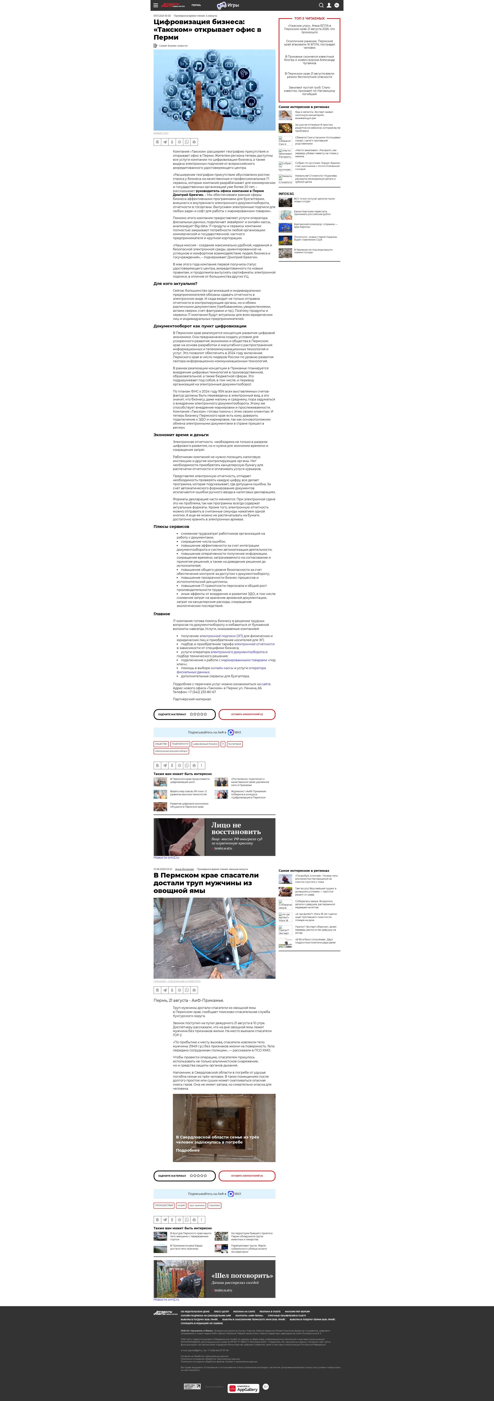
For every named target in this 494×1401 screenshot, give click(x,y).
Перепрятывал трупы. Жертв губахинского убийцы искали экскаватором (249, 1248)
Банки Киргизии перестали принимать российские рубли (312, 213)
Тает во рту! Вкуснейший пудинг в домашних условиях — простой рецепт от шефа (315, 891)
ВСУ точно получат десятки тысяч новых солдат (314, 200)
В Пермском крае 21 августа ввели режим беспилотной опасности (309, 75)
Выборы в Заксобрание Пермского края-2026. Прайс (253, 1319)
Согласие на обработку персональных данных (204, 1356)
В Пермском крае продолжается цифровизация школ (190, 780)
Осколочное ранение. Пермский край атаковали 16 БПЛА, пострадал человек (309, 44)
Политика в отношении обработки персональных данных (210, 1359)
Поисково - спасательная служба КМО (177, 981)
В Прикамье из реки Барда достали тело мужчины (186, 1247)
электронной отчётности (254, 644)
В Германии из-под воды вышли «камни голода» (313, 251)
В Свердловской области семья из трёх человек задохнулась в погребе (217, 1139)
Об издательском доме (195, 1311)
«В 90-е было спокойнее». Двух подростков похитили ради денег (315, 941)
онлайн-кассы (222, 668)
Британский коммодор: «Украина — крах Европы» (315, 225)
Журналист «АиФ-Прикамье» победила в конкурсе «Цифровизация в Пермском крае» (240, 796)
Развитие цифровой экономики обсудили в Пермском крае (189, 805)
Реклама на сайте (244, 1311)
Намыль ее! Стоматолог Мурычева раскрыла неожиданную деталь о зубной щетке (316, 178)
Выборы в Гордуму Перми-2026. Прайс (312, 1319)
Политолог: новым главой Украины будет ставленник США (315, 238)
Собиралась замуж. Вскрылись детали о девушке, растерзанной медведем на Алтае (315, 904)
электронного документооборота (238, 652)
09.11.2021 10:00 (162, 15)
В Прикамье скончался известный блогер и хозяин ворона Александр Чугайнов (309, 60)
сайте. (266, 684)
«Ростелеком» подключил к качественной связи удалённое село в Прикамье (250, 782)
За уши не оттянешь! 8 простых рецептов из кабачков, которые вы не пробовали (317, 127)
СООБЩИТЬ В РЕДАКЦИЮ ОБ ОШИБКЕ (202, 1323)
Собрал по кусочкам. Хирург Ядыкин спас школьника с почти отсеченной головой (317, 166)
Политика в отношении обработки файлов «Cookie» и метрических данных (219, 1361)
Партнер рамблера (214, 1387)
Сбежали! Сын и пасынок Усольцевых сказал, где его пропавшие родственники (317, 140)
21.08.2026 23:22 (163, 869)
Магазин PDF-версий (297, 1311)
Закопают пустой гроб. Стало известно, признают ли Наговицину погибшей (309, 91)
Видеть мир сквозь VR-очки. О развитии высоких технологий (188, 793)
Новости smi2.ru (166, 857)
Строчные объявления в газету (287, 1315)
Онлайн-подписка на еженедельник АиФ (206, 1315)
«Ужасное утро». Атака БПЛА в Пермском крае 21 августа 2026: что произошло (309, 29)
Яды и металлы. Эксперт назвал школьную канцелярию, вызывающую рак (314, 115)
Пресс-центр (221, 1311)
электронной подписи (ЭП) (221, 636)
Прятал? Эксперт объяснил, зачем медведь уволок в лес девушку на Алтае (315, 929)
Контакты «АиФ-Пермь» (249, 1315)
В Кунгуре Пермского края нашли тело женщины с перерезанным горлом (190, 1236)
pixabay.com (161, 133)
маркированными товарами (244, 660)
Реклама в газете (270, 1311)
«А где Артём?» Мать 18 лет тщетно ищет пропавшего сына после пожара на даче (316, 917)
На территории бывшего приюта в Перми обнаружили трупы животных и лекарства (251, 1236)
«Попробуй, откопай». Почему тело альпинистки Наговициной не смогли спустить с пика (316, 878)
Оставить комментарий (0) (247, 714)
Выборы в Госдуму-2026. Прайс (199, 1319)
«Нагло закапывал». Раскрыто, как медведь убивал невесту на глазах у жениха (316, 153)
